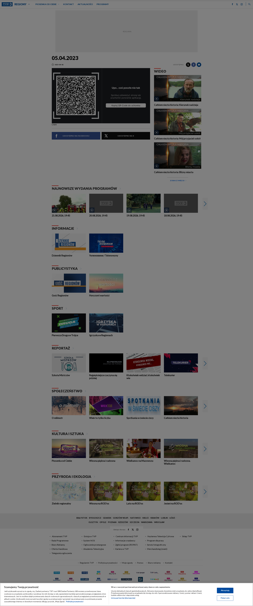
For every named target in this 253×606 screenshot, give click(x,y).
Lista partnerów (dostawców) (123, 598)
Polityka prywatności (74, 601)
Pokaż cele (225, 598)
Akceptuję (225, 590)
